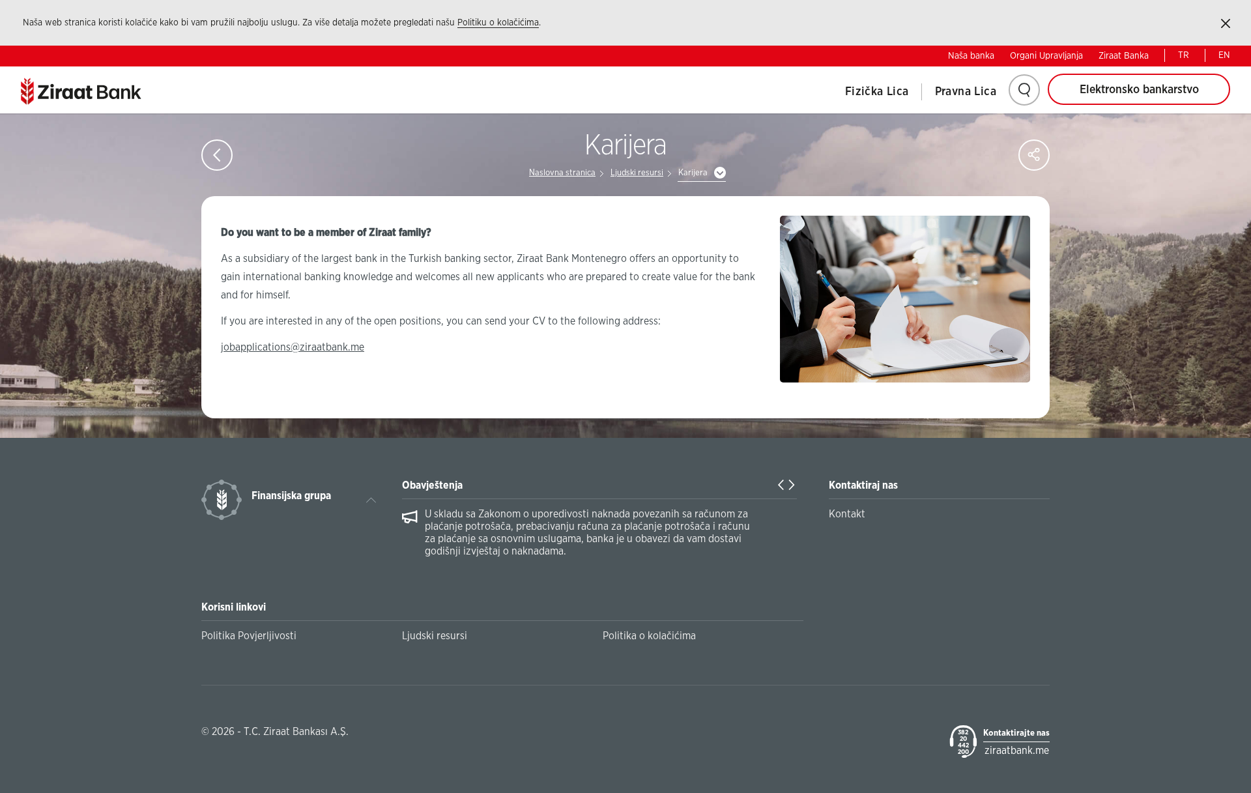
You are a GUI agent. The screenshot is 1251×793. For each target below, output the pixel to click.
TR (1183, 55)
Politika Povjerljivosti (248, 636)
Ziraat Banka (1124, 56)
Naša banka (971, 56)
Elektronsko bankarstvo (1139, 90)
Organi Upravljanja (1046, 56)
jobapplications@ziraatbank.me (292, 347)
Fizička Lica (877, 92)
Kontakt (847, 514)
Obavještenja (432, 485)
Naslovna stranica (562, 173)
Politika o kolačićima (649, 636)
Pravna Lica (965, 92)
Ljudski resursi (637, 173)
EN (1224, 55)
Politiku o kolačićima (498, 22)
